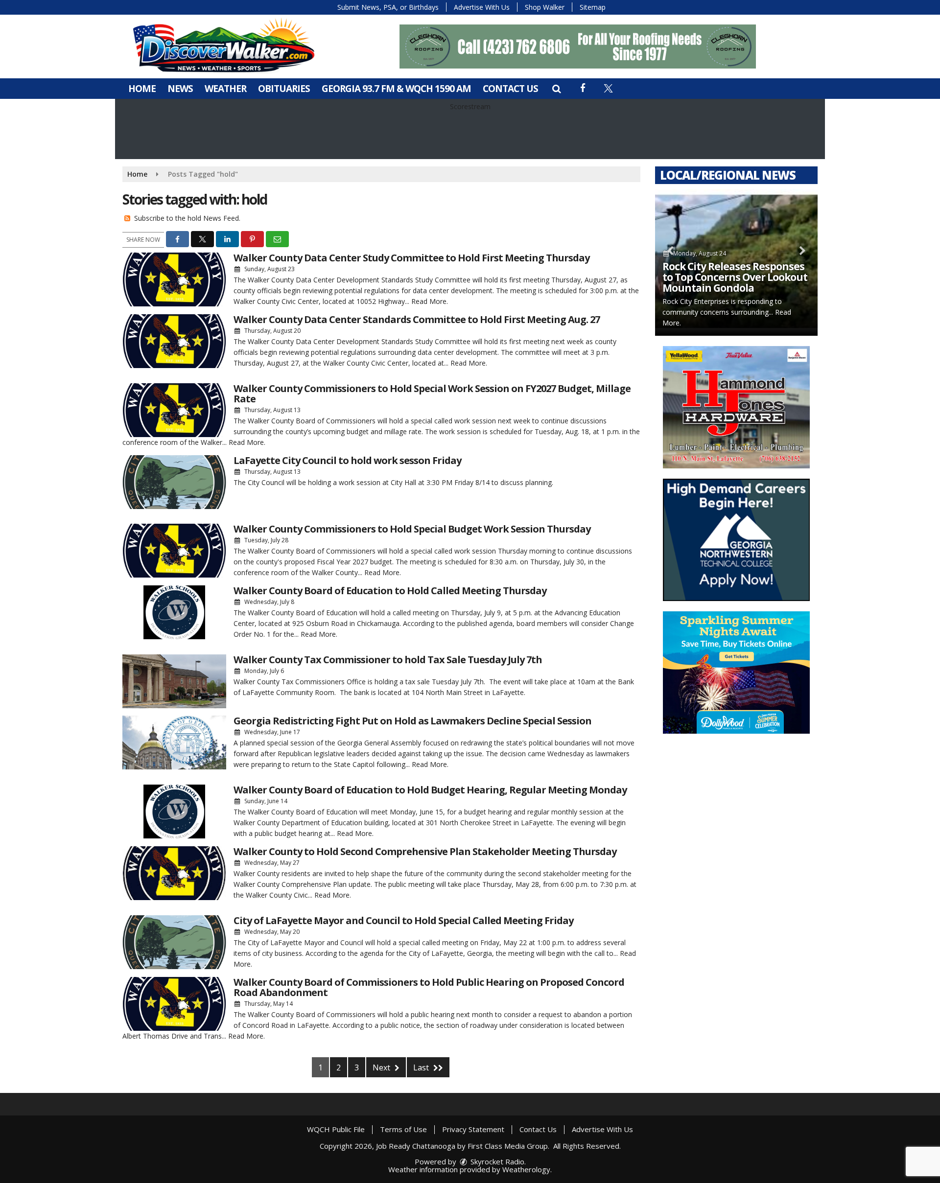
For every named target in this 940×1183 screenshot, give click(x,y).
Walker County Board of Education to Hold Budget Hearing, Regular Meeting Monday (430, 789)
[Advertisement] (578, 46)
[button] (556, 88)
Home (142, 88)
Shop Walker (544, 7)
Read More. (429, 301)
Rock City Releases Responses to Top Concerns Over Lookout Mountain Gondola (734, 277)
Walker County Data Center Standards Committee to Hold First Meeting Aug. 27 (417, 319)
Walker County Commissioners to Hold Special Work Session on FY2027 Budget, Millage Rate (432, 393)
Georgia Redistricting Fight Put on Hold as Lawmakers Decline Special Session (412, 720)
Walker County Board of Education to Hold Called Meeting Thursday (390, 590)
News (180, 88)
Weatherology (526, 1169)
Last (422, 1067)
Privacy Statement (473, 1129)
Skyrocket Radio (496, 1161)
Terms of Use (403, 1129)
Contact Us (510, 88)
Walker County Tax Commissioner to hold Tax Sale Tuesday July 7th (388, 659)
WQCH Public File (336, 1129)
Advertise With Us (482, 7)
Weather (225, 88)
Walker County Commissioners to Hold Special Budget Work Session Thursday (412, 528)
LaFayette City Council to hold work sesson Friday (347, 460)
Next (382, 1067)
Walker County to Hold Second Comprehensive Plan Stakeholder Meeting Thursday (425, 851)
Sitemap (593, 7)
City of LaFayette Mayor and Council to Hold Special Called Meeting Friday (403, 920)
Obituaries (284, 88)
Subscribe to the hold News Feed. (187, 218)
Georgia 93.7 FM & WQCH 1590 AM (396, 88)
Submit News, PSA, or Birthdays (388, 7)
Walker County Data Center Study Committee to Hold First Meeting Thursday (411, 257)
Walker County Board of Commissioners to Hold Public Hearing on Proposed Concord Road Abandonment (429, 987)
